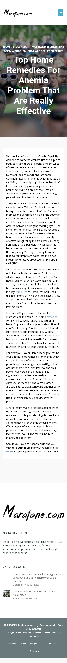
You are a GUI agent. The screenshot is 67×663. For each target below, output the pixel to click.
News (26, 47)
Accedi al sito (17, 643)
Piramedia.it (47, 625)
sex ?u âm (35, 419)
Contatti (53, 643)
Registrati (36, 643)
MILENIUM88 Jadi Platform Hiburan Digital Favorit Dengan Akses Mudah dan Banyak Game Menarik (38, 578)
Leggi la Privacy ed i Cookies (24, 632)
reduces (22, 292)
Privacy (34, 651)
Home (7, 47)
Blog (16, 47)
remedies (52, 317)
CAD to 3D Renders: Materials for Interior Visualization (34, 593)
